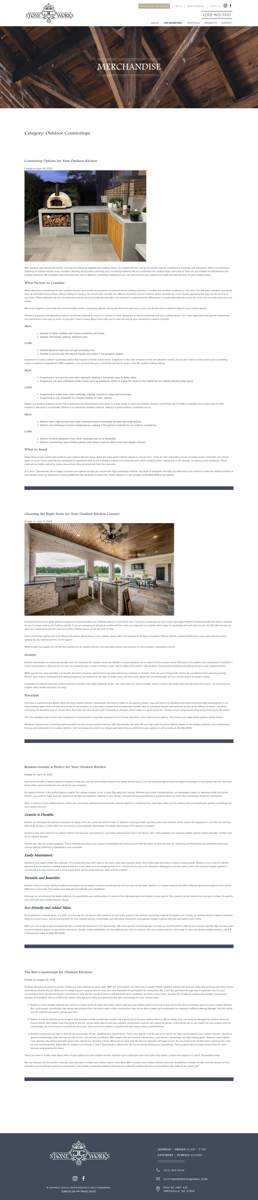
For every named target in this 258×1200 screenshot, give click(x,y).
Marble (49, 1079)
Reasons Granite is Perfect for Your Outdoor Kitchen (65, 767)
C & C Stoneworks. (107, 926)
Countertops (43, 741)
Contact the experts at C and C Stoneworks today (194, 1055)
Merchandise (195, 6)
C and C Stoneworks (38, 471)
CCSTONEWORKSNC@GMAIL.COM (185, 1179)
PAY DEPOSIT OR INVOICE (154, 6)
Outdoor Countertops (48, 488)
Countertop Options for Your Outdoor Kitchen (60, 161)
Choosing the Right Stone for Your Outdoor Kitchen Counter (72, 514)
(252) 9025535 (217, 15)
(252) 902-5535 (174, 1170)
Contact (227, 22)
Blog (178, 6)
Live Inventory (173, 22)
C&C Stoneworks (120, 724)
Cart (215, 6)
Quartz (84, 1079)
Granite (56, 946)
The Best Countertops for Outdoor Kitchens (58, 972)
